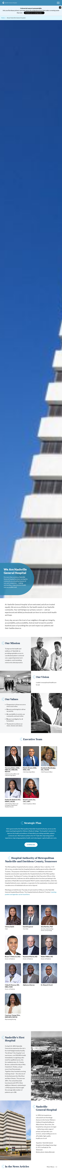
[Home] (28, 3)
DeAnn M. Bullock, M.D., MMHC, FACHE (13, 800)
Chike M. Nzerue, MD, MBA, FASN (12, 986)
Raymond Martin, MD (30, 956)
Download (31, 844)
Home (3, 18)
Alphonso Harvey (29, 985)
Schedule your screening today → (34, 13)
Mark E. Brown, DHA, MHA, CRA (30, 769)
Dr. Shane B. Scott (47, 985)
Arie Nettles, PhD (47, 927)
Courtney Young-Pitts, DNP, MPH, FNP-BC (12, 1016)
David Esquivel (28, 927)
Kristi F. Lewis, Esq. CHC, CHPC (29, 800)
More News (50, 1167)
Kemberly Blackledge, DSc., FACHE (48, 769)
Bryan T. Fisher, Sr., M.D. (13, 956)
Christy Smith (9, 927)
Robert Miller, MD (47, 956)
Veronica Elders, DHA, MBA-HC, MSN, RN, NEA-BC (12, 770)
